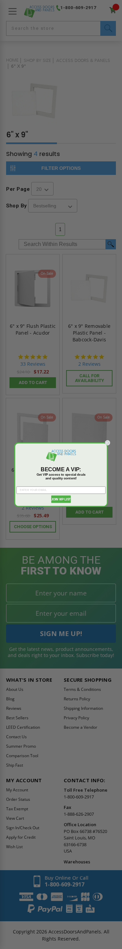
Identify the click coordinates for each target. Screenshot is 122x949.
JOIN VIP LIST (61, 499)
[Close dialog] (107, 442)
